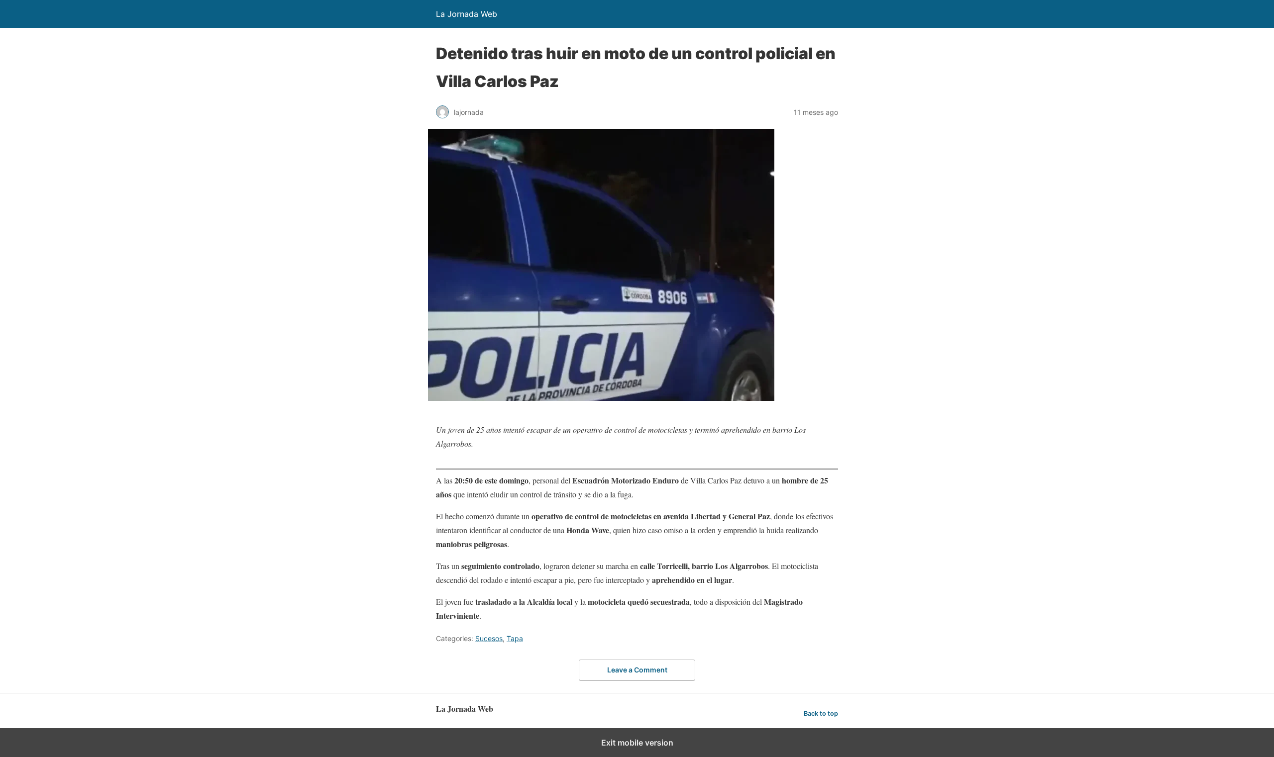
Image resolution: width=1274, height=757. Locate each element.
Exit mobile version (637, 743)
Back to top (821, 713)
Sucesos (489, 638)
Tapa (515, 638)
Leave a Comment (637, 669)
